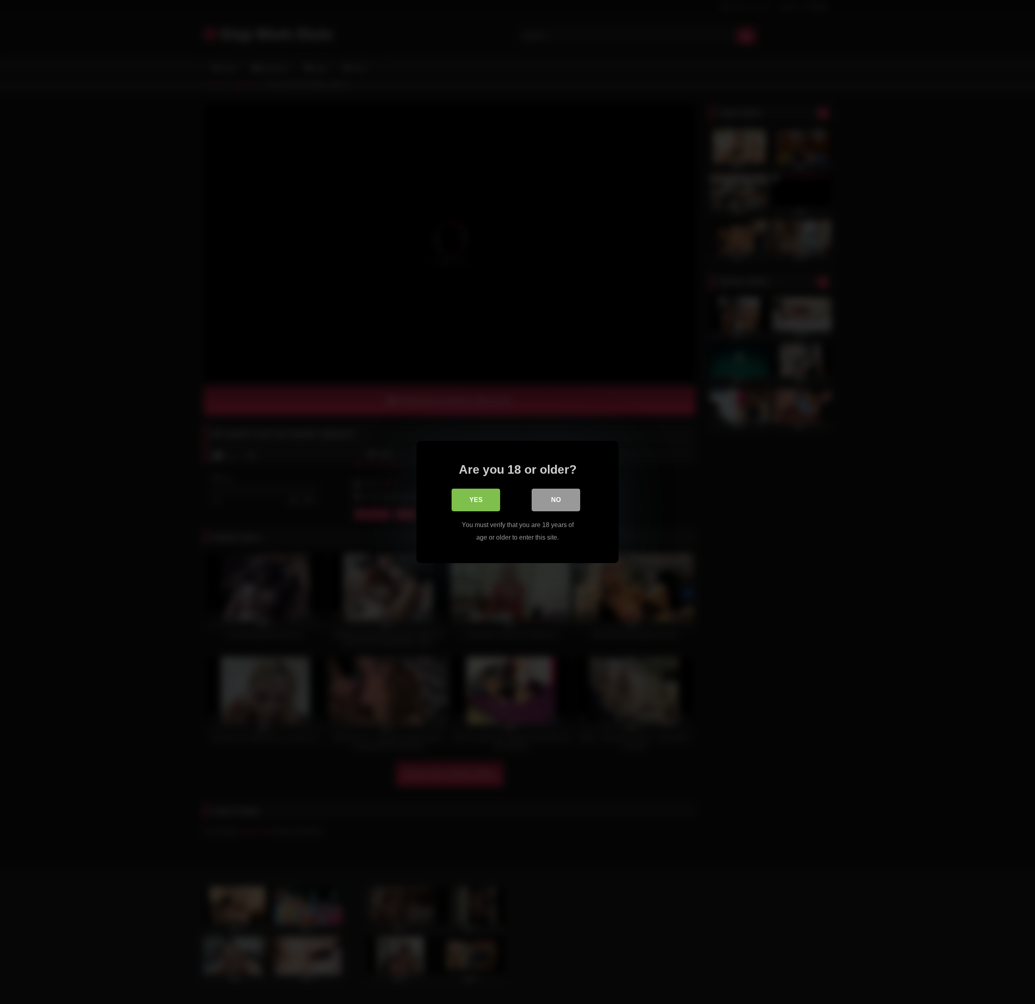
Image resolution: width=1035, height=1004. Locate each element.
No (556, 499)
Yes (476, 499)
